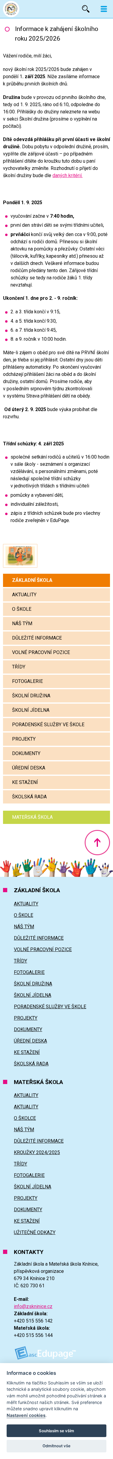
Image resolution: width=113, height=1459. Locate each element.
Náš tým (22, 623)
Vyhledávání (86, 9)
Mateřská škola (32, 817)
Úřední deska (28, 768)
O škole (21, 609)
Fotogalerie (27, 681)
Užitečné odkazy (34, 1232)
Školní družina (31, 696)
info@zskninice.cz (33, 1306)
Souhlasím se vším (56, 1430)
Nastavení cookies (26, 1415)
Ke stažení (25, 782)
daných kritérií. (67, 175)
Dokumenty (26, 753)
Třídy (18, 667)
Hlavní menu (104, 9)
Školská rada (29, 797)
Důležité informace (37, 638)
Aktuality (24, 594)
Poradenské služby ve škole (48, 724)
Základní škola (32, 580)
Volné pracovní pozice (41, 652)
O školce (25, 1118)
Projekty (24, 739)
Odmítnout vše (56, 1445)
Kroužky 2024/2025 (37, 1152)
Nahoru (97, 842)
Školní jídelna (30, 710)
